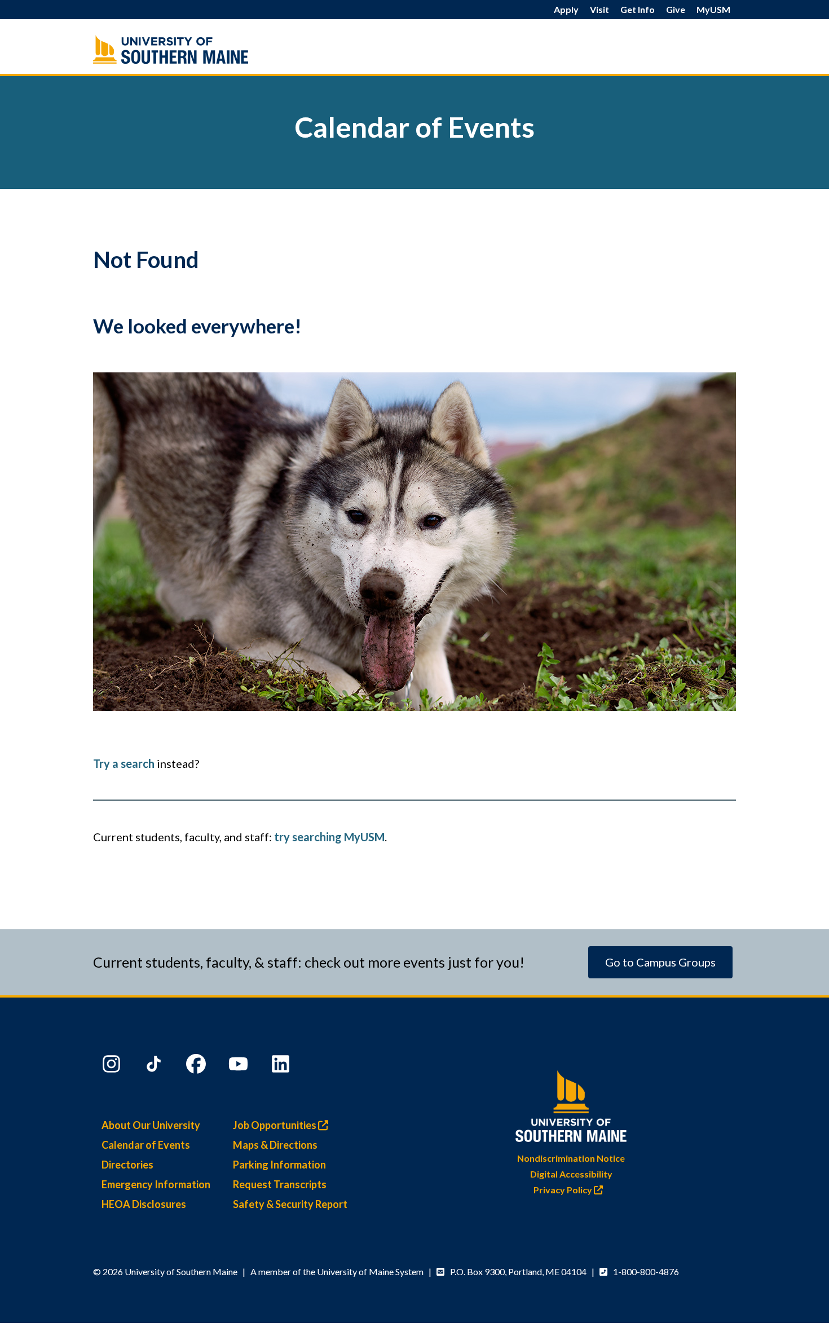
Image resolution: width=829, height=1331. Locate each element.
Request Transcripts (280, 1184)
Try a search (124, 763)
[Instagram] (113, 1066)
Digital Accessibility (571, 1174)
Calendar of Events (146, 1145)
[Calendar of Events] (194, 49)
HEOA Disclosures (144, 1204)
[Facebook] (197, 1066)
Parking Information (279, 1164)
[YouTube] (239, 1066)
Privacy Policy (563, 1189)
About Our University (151, 1125)
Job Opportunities (275, 1125)
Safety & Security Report (290, 1204)
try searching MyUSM (329, 837)
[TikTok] (155, 1066)
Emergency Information (156, 1184)
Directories (127, 1164)
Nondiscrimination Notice (571, 1158)
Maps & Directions (275, 1145)
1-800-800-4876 (646, 1271)
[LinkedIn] (282, 1066)
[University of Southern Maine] (571, 1104)
